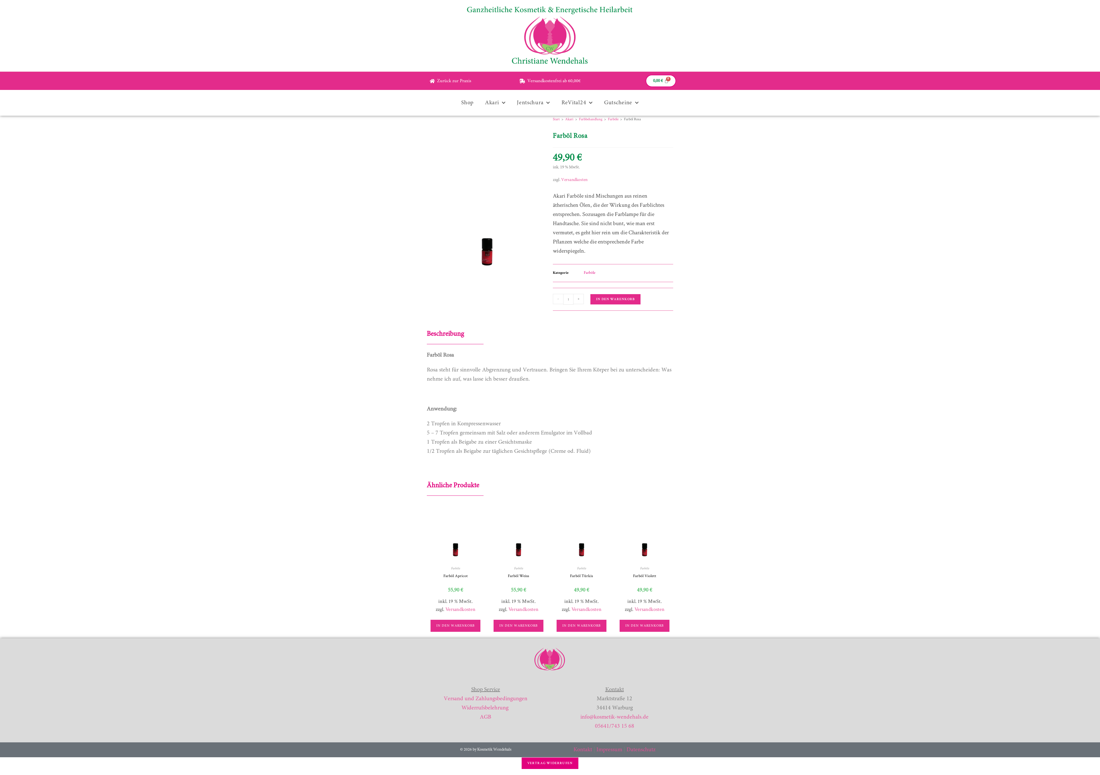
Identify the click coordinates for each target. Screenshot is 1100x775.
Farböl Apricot (455, 576)
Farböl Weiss (518, 576)
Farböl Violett (644, 576)
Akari (492, 103)
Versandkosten (574, 180)
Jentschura (530, 103)
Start (556, 119)
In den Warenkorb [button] (455, 626)
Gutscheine (618, 103)
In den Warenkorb (615, 299)
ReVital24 (573, 103)
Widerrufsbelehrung (484, 708)
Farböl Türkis (581, 576)
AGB (485, 717)
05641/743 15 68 (614, 726)
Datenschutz (640, 750)
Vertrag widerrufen (550, 763)
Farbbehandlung (590, 119)
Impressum (609, 750)
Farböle (613, 119)
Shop (467, 103)
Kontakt (582, 750)
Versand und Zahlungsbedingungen (485, 699)
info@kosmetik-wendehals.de (614, 717)
